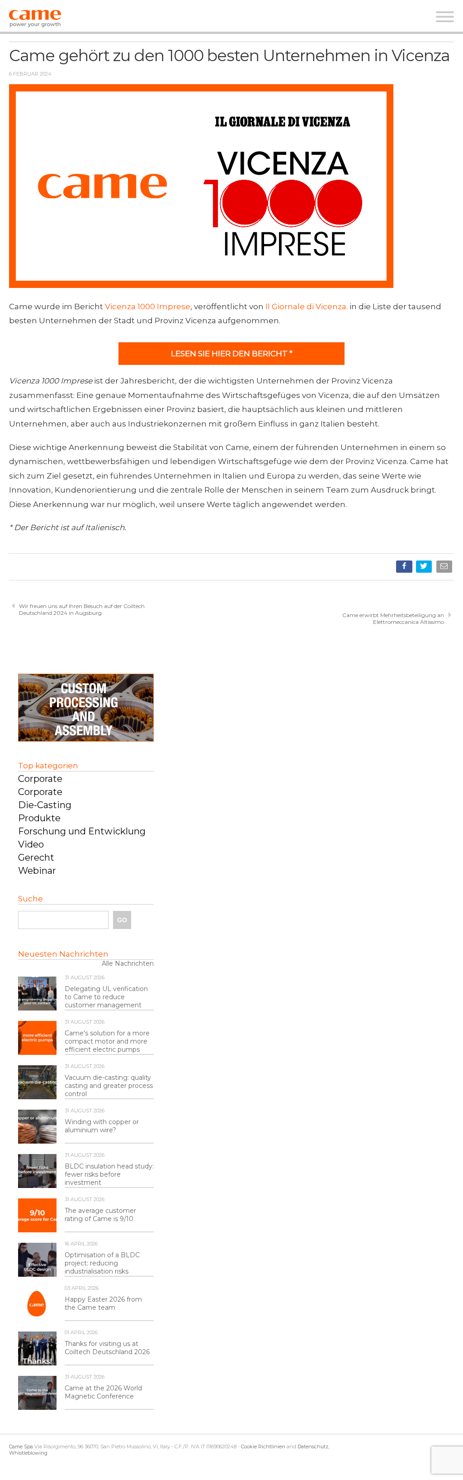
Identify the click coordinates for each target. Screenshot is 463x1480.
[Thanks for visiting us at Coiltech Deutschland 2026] (37, 1349)
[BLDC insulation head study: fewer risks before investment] (37, 1171)
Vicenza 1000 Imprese (147, 306)
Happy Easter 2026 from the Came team (103, 1303)
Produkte (39, 818)
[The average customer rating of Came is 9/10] (37, 1216)
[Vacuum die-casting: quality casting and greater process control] (37, 1083)
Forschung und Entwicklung (82, 831)
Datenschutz (313, 1446)
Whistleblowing (28, 1453)
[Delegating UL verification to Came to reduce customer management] (37, 994)
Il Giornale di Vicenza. (306, 306)
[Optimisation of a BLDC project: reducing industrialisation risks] (37, 1260)
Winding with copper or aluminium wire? (102, 1126)
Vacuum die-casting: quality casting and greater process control (109, 1085)
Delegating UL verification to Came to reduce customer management (106, 997)
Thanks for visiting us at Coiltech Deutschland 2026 (107, 1348)
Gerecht (36, 857)
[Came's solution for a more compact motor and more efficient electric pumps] (37, 1038)
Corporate (40, 778)
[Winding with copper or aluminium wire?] (37, 1127)
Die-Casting (44, 805)
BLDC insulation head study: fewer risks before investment (109, 1174)
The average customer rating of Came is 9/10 (100, 1215)
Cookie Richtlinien (263, 1446)
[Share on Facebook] (405, 568)
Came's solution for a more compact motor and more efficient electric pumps (107, 1041)
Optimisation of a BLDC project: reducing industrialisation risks (102, 1263)
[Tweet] (425, 568)
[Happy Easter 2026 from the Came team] (37, 1304)
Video (31, 844)
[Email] (445, 568)
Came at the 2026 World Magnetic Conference (103, 1392)
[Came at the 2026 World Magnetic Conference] (37, 1393)
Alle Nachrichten (128, 963)
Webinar (37, 870)
